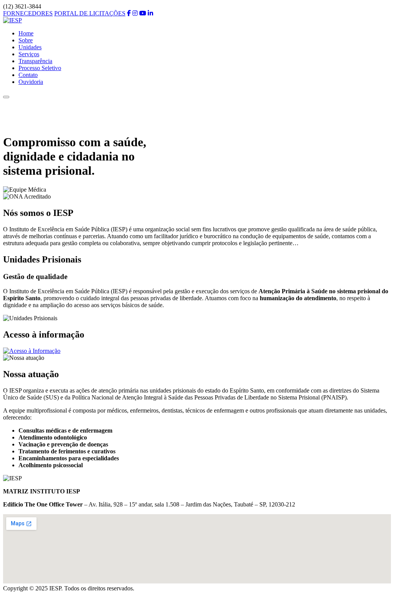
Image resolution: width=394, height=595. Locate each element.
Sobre (25, 40)
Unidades (30, 47)
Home (25, 33)
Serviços (28, 54)
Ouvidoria (30, 82)
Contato (28, 75)
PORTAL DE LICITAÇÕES (89, 13)
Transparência (35, 61)
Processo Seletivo (39, 68)
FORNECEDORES (28, 13)
